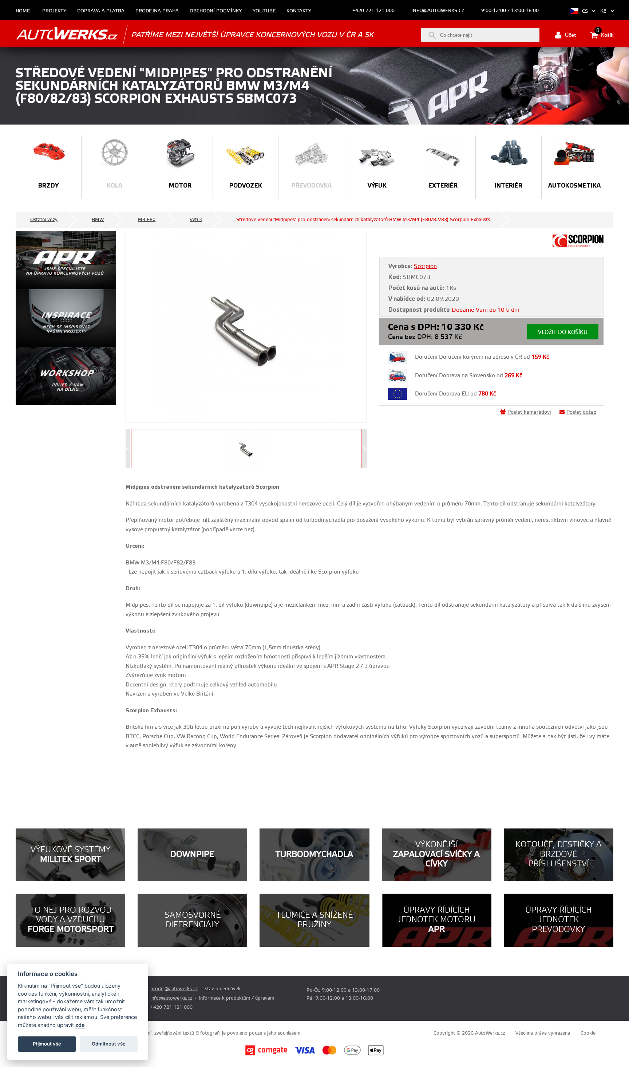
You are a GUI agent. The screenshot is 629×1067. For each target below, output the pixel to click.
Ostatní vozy (44, 220)
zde (80, 1025)
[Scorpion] (578, 245)
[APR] (66, 260)
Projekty (54, 11)
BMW (98, 220)
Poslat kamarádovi (529, 412)
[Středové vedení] (246, 326)
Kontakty (298, 11)
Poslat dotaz (581, 412)
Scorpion (425, 266)
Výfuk (196, 220)
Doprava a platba (100, 11)
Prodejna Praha (157, 11)
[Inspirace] (66, 318)
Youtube (264, 11)
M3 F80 (146, 220)
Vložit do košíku (563, 332)
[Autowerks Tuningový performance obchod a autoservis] (67, 34)
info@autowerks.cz (437, 10)
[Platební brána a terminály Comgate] (266, 1054)
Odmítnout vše (109, 1044)
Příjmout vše (47, 1044)
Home (23, 11)
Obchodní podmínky (216, 11)
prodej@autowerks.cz (174, 989)
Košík (604, 35)
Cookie (588, 1033)
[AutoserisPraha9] (66, 376)
